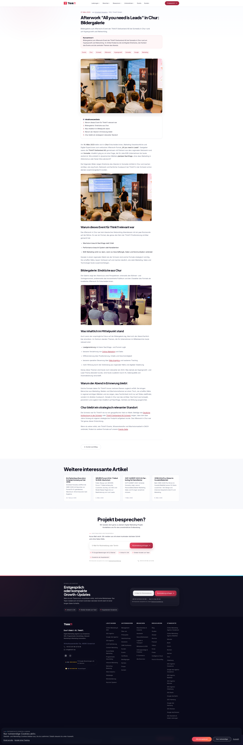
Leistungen (95, 3)
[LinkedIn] (66, 656)
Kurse (153, 649)
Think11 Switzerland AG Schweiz (118, 415)
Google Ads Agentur (112, 637)
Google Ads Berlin (172, 696)
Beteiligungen (125, 659)
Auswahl (236, 739)
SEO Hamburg (171, 699)
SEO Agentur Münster (171, 682)
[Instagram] (70, 656)
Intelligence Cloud (157, 656)
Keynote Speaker (111, 682)
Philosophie (124, 635)
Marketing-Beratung (109, 667)
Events (139, 3)
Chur (168, 657)
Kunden (146, 3)
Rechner (154, 638)
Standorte (124, 642)
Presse (123, 666)
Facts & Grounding (157, 659)
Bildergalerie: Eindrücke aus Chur (97, 125)
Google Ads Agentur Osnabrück (173, 671)
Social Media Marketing (110, 652)
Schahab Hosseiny (101, 12)
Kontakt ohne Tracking (22, 740)
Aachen (169, 653)
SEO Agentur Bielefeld (171, 676)
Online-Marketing (108, 352)
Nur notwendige (222, 739)
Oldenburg (170, 660)
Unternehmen (128, 3)
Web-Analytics (114, 360)
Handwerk (140, 633)
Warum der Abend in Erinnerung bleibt (98, 132)
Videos (154, 645)
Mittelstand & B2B (142, 646)
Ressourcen (116, 3)
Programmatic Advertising (110, 658)
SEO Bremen (171, 709)
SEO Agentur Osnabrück (171, 665)
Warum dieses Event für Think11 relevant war (101, 122)
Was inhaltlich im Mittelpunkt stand (97, 129)
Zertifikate (124, 656)
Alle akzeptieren (202, 739)
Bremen (169, 650)
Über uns (124, 631)
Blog (153, 628)
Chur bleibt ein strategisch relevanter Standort (101, 135)
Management (125, 628)
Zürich (169, 646)
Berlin (168, 643)
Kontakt (123, 670)
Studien (154, 631)
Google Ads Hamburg (170, 704)
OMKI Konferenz (126, 645)
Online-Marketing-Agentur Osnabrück (173, 629)
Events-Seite (123, 429)
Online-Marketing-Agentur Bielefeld (172, 634)
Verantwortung (125, 638)
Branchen (106, 3)
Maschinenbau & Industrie (142, 629)
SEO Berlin (170, 692)
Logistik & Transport (140, 641)
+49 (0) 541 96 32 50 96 (146, 561)
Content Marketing (112, 647)
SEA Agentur (110, 640)
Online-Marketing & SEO (112, 629)
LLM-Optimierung (111, 644)
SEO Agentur (110, 633)
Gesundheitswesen (142, 637)
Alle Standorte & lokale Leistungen (172, 717)
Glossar (154, 635)
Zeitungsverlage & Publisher (142, 651)
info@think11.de (70, 649)
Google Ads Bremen (173, 712)
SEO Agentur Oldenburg (171, 688)
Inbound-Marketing (112, 662)
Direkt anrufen (8, 740)
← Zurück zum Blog (90, 447)
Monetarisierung (111, 679)
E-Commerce (141, 655)
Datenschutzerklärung (115, 561)
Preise (154, 652)
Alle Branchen (141, 659)
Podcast (154, 642)
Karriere (123, 663)
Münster (169, 639)
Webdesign (109, 675)
